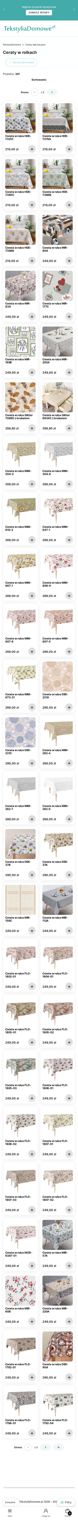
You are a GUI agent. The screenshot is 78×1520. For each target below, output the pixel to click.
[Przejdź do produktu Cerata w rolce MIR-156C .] (20, 900)
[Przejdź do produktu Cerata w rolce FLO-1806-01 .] (57, 1067)
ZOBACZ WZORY (39, 12)
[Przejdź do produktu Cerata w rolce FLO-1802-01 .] (20, 956)
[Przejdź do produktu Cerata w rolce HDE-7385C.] (20, 174)
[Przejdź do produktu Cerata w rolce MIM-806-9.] (57, 565)
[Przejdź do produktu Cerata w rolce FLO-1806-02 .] (20, 1123)
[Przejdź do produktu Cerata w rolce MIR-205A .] (57, 342)
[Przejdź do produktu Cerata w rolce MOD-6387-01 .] (20, 1235)
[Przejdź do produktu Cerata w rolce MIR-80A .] (57, 230)
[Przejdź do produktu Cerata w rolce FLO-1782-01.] (20, 1346)
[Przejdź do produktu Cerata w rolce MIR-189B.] (20, 342)
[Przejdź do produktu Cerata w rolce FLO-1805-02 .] (57, 1011)
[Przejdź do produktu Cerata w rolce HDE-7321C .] (20, 118)
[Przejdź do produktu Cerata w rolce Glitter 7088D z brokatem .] (20, 397)
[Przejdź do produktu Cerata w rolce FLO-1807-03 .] (20, 1179)
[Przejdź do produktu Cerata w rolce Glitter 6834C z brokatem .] (57, 397)
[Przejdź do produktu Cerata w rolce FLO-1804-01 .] (57, 956)
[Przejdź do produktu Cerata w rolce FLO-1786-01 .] (20, 1402)
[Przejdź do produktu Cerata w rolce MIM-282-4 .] (57, 732)
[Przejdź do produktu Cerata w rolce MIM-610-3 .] (20, 509)
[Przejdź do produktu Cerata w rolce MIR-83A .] (20, 286)
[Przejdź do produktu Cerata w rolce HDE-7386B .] (57, 174)
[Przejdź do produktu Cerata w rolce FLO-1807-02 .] (57, 1179)
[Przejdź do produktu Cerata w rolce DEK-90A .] (57, 1346)
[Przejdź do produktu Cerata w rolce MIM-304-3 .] (20, 453)
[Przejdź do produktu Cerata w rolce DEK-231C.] (20, 732)
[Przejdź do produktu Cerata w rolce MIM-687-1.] (20, 565)
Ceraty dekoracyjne (35, 44)
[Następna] (74, 10)
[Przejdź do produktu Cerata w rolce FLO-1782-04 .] (57, 1402)
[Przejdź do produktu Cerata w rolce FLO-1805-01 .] (20, 1011)
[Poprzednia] (4, 10)
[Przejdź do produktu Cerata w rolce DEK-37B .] (20, 844)
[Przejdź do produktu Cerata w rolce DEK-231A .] (57, 677)
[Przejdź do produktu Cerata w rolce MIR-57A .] (57, 1235)
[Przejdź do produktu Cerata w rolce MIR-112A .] (57, 900)
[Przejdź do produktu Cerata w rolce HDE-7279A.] (57, 118)
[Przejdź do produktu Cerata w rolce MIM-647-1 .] (57, 509)
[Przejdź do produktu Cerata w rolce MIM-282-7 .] (20, 788)
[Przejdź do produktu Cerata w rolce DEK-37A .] (57, 844)
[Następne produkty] (45, 1447)
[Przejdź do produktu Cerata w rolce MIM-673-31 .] (20, 677)
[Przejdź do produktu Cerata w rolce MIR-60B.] (20, 1291)
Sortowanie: (39, 79)
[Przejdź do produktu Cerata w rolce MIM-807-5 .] (57, 621)
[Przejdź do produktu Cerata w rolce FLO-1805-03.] (20, 1067)
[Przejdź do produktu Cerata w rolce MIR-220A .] (57, 1291)
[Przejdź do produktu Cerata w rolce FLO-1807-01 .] (57, 1123)
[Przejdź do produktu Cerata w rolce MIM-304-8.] (57, 453)
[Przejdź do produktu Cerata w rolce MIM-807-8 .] (20, 621)
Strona (24, 92)
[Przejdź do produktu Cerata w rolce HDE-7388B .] (20, 230)
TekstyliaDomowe (12, 44)
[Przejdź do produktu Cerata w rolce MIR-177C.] (57, 286)
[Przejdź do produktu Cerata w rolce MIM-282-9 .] (57, 788)
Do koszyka (32, 148)
